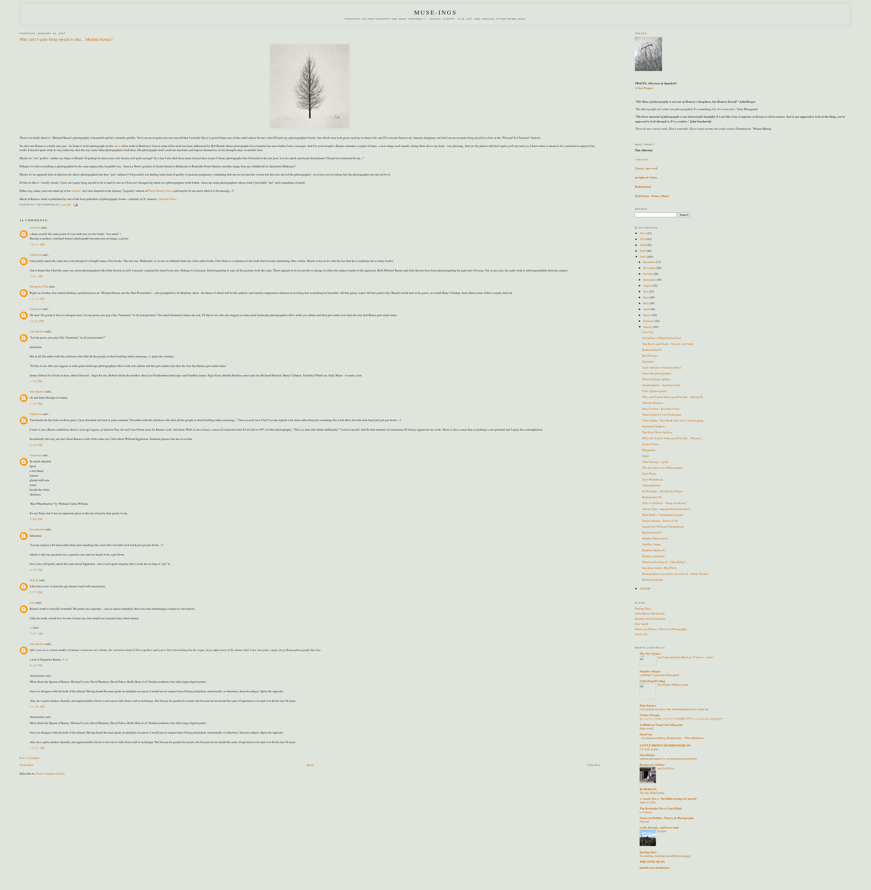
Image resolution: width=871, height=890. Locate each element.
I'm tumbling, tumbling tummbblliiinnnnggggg (665, 856)
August (648, 285)
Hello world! (646, 728)
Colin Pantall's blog (652, 681)
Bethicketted (643, 186)
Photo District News (160, 191)
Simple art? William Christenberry (663, 526)
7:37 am (36, 634)
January (648, 327)
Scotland (661, 831)
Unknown (36, 255)
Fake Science (648, 705)
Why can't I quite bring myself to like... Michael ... (672, 438)
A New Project (644, 88)
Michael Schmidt (652, 580)
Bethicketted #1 (652, 532)
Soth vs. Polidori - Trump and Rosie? (664, 503)
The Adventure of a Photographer (662, 468)
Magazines (649, 450)
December (649, 262)
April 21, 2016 (648, 802)
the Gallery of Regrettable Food (661, 338)
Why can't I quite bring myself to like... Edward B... (673, 397)
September (650, 280)
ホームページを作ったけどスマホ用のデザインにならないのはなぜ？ (682, 718)
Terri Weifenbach (652, 479)
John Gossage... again (655, 462)
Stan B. (34, 580)
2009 (643, 245)
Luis (32, 602)
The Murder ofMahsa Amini (672, 684)
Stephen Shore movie (655, 538)
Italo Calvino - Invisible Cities (661, 409)
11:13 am (37, 299)
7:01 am (36, 276)
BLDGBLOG (648, 789)
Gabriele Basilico (652, 403)
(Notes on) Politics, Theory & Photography (661, 629)
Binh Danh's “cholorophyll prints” (663, 515)
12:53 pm (37, 321)
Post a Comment (29, 758)
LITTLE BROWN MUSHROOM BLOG (665, 745)
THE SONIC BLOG (652, 861)
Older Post (593, 765)
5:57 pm (36, 592)
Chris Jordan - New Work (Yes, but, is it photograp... (673, 420)
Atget (645, 456)
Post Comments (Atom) (50, 773)
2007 (643, 257)
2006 (643, 588)
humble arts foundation (654, 867)
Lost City (648, 332)
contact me (641, 159)
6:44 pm (36, 665)
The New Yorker (650, 653)
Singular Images (650, 671)
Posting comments (653, 556)
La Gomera (646, 812)
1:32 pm (36, 381)
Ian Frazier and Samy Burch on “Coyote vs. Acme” (685, 657)
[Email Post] (75, 205)
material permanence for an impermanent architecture (668, 758)
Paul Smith (641, 624)
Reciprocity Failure (652, 764)
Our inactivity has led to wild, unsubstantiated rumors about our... (675, 709)
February (649, 321)
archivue (35, 227)
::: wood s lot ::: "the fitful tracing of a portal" (668, 798)
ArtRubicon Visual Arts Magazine (661, 724)
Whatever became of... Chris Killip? (664, 562)
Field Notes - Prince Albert (652, 196)
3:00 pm (36, 519)
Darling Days (643, 608)
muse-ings (435, 12)
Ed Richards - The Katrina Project (662, 491)
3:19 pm (36, 570)
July (646, 291)
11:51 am (37, 748)
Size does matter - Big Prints (659, 568)
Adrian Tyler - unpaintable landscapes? (666, 509)
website (76, 191)
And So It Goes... (666, 768)
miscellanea (647, 755)
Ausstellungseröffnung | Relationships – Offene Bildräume (672, 738)
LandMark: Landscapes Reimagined (659, 675)
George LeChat (39, 286)
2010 (643, 239)
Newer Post (26, 765)
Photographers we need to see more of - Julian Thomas (675, 574)
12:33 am (37, 244)
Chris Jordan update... (655, 391)
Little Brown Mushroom (650, 613)
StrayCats (646, 734)
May (646, 303)
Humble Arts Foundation (650, 619)
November (649, 268)
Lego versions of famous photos (661, 367)
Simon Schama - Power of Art (660, 521)
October (648, 274)
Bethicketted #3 (652, 350)
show (117, 146)
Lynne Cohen (650, 444)
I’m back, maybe (649, 749)
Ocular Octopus (650, 715)
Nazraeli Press (167, 199)
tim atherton (37, 331)
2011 (643, 233)
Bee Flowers (649, 356)
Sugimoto (648, 361)
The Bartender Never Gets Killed (661, 808)
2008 (643, 251)
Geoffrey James (651, 544)
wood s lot (641, 634)
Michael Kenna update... (657, 379)
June (646, 297)
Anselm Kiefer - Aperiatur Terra (661, 385)
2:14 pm (36, 445)
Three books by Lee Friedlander (661, 414)
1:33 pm (36, 404)
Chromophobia (651, 485)
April (646, 309)
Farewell (644, 821)
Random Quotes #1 (654, 550)
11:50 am (37, 707)
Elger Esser (649, 473)
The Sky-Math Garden (652, 793)
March (647, 315)
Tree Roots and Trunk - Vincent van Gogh (667, 344)
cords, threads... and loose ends (659, 827)
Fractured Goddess (653, 426)
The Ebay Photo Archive (657, 432)
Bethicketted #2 (652, 497)
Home (310, 765)
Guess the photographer (656, 373)
